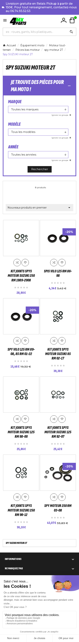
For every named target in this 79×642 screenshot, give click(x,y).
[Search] (71, 32)
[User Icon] (64, 20)
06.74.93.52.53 (20, 11)
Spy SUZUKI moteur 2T (16, 543)
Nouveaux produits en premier (39, 207)
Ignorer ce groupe (60, 115)
